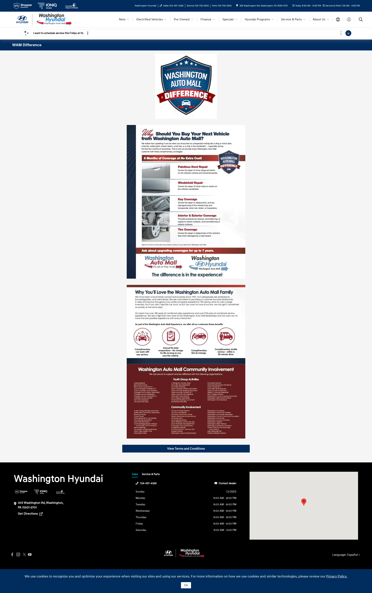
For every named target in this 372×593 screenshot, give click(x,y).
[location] (237, 5)
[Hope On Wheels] (60, 491)
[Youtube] (30, 554)
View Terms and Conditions (186, 449)
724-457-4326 (148, 483)
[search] (361, 20)
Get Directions (28, 514)
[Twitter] (24, 554)
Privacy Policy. (336, 576)
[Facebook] (12, 554)
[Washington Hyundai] (45, 19)
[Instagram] (18, 554)
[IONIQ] (41, 491)
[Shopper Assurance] (21, 491)
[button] (303, 502)
